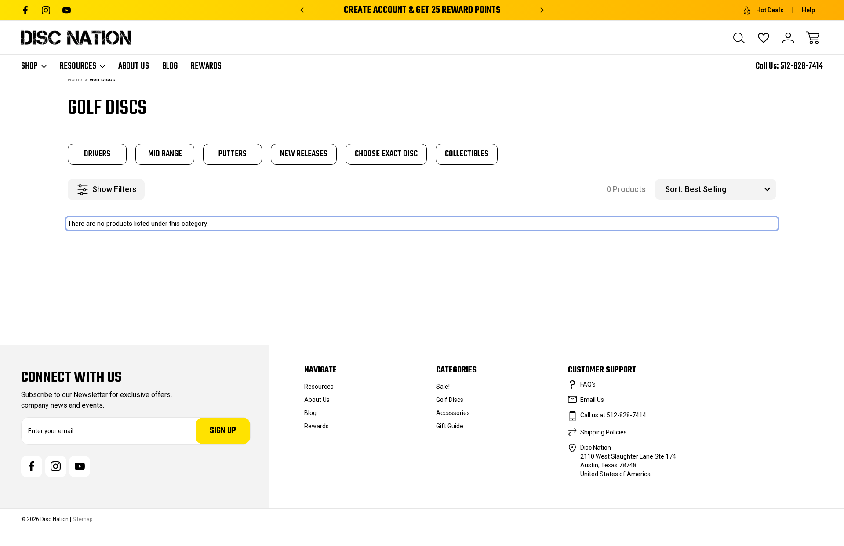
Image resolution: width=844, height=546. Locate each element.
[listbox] (729, 189)
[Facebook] (25, 10)
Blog (170, 66)
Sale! (443, 386)
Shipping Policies (603, 432)
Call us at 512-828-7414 (613, 415)
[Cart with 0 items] (813, 38)
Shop (29, 66)
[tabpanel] (97, 154)
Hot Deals (770, 10)
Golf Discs (449, 399)
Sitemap (82, 519)
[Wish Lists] (763, 38)
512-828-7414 (801, 66)
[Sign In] (788, 38)
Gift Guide (449, 426)
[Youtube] (66, 10)
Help (808, 10)
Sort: (674, 189)
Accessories (453, 412)
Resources (78, 66)
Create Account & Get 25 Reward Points (422, 10)
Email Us (592, 399)
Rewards (206, 66)
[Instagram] (46, 10)
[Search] (739, 38)
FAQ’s (588, 384)
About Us (133, 66)
